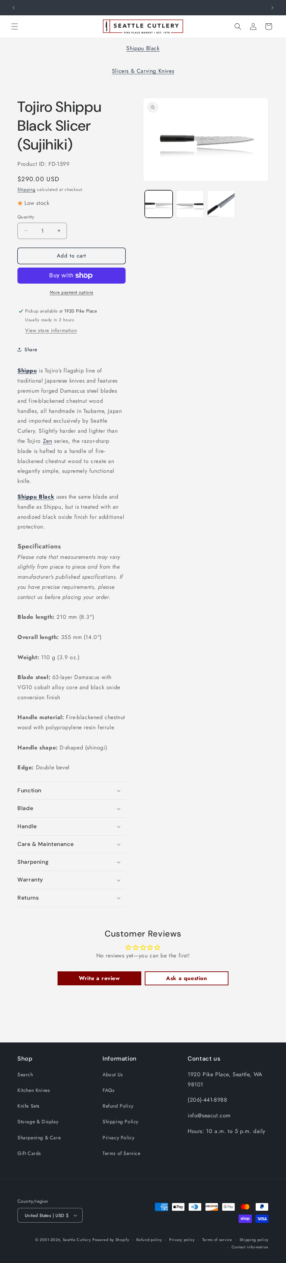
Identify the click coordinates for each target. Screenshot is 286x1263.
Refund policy (149, 1239)
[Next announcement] (272, 7)
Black (46, 497)
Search (25, 1074)
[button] (14, 26)
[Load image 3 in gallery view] (221, 204)
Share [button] (30, 349)
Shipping (26, 189)
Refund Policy (118, 1105)
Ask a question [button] (186, 978)
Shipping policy (254, 1239)
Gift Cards (29, 1153)
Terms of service (217, 1239)
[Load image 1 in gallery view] (159, 204)
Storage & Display (37, 1121)
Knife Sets (28, 1105)
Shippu (27, 371)
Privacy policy (182, 1239)
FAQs (108, 1090)
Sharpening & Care (39, 1137)
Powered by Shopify (110, 1239)
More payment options (71, 292)
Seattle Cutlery (77, 1239)
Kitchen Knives (33, 1090)
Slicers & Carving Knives (143, 71)
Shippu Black (142, 48)
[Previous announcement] (13, 7)
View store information (51, 330)
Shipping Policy (120, 1121)
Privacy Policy (118, 1137)
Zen (47, 441)
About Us (113, 1074)
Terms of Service (122, 1153)
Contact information (250, 1247)
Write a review (99, 978)
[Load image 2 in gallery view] (190, 204)
